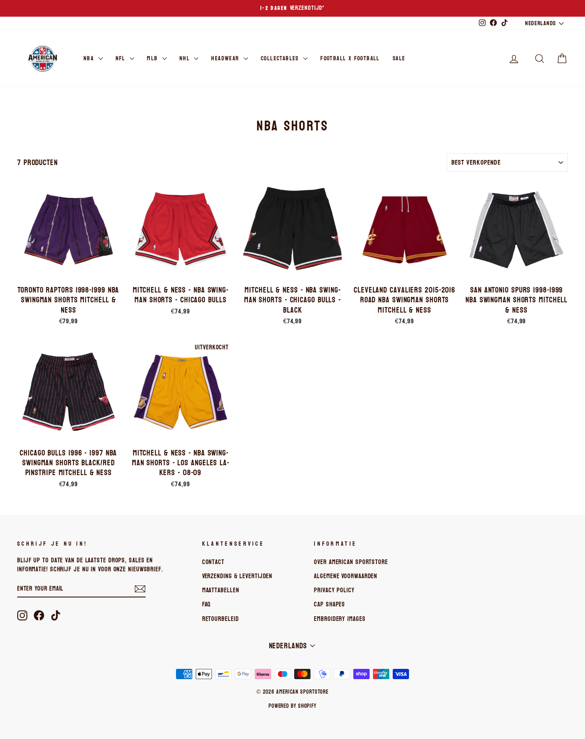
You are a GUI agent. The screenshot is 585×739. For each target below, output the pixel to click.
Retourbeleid (220, 619)
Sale (399, 58)
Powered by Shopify (292, 706)
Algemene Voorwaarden (345, 576)
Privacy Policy (334, 590)
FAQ (206, 604)
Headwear (226, 58)
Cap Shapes (329, 604)
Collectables (281, 58)
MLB (153, 58)
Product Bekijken (68, 271)
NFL (122, 58)
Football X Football (350, 58)
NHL (185, 58)
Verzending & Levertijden (237, 576)
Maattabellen (220, 590)
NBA (90, 58)
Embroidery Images (339, 619)
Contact (213, 562)
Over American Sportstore (351, 562)
